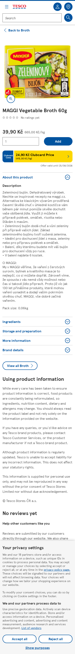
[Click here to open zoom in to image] (11, 99)
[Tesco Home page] (19, 7)
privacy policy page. (57, 569)
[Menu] (6, 7)
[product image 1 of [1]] (37, 72)
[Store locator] (68, 7)
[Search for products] (68, 17)
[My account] (57, 7)
